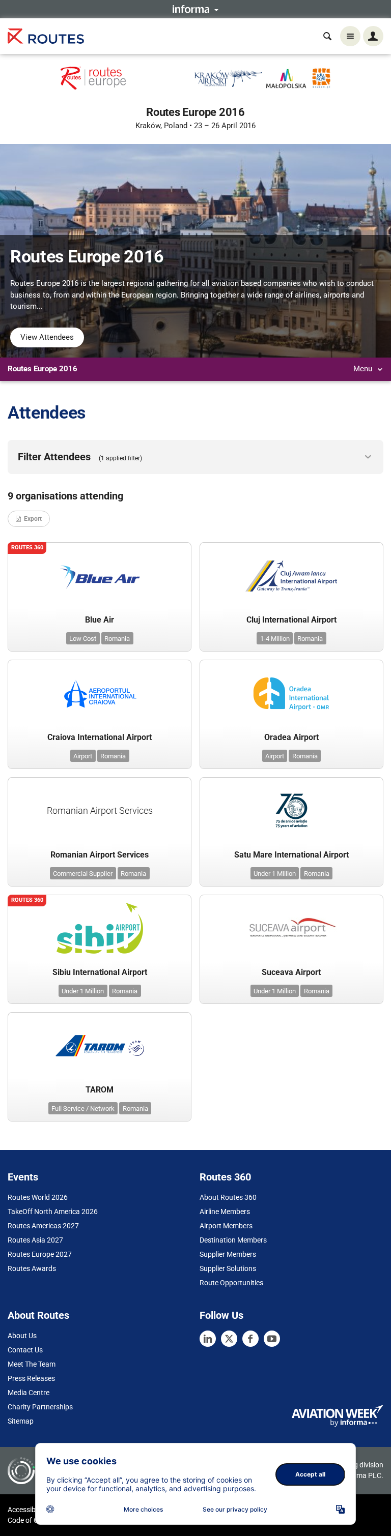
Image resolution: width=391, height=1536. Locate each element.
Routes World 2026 (38, 1197)
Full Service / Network (83, 1108)
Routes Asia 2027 (35, 1240)
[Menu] (350, 36)
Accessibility (27, 1509)
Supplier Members (228, 1254)
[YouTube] (272, 1339)
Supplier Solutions (228, 1268)
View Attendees (47, 337)
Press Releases (31, 1378)
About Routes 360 (228, 1197)
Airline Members (225, 1211)
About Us (22, 1336)
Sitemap (21, 1421)
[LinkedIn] (208, 1339)
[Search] (327, 36)
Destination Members (233, 1240)
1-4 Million (275, 638)
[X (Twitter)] (229, 1339)
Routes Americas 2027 (43, 1226)
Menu (363, 368)
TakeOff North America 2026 (53, 1211)
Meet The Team (31, 1364)
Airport (82, 756)
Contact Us (25, 1350)
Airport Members (226, 1226)
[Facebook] (250, 1339)
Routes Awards (32, 1268)
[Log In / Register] (373, 36)
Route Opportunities (231, 1283)
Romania (117, 638)
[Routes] (46, 36)
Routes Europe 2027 (40, 1254)
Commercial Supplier (83, 873)
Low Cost (82, 638)
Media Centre (28, 1393)
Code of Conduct (34, 1520)
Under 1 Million (275, 873)
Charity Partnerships (40, 1407)
